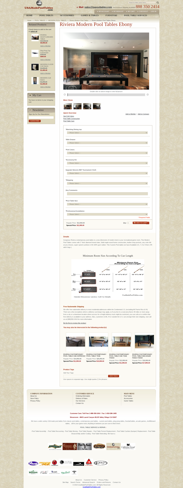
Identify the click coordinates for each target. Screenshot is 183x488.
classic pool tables (73, 421)
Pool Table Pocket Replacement (105, 431)
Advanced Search (88, 482)
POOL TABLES (40, 20)
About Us (33, 396)
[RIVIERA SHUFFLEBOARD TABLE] (35, 37)
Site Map (65, 482)
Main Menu (129, 394)
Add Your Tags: (68, 373)
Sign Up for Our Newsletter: (39, 114)
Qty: (125, 223)
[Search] (158, 2)
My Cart (131, 11)
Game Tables (128, 401)
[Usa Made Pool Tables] (39, 7)
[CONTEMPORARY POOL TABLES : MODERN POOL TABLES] (68, 106)
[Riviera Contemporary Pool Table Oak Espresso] (75, 342)
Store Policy (34, 398)
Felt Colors (70, 150)
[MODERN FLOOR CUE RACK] (35, 67)
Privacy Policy (35, 401)
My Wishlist (119, 11)
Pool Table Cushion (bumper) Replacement (132, 431)
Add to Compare (143, 114)
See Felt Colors (68, 116)
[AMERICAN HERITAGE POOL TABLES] (55, 450)
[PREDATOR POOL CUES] (45, 458)
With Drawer (70, 139)
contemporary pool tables (89, 421)
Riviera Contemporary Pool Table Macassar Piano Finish (142, 356)
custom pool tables (105, 421)
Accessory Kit (71, 160)
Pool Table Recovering (56, 431)
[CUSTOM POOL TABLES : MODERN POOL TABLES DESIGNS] (77, 106)
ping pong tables (118, 421)
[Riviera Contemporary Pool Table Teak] (98, 342)
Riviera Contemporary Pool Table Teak (96, 355)
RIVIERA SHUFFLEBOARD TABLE (46, 37)
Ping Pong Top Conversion (45, 52)
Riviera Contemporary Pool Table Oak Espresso (74, 355)
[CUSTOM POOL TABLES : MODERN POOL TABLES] (87, 106)
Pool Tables (128, 396)
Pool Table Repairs (85, 431)
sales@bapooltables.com (98, 7)
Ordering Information (83, 396)
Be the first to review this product (74, 323)
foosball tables (130, 421)
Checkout (143, 11)
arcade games (141, 421)
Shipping (69, 180)
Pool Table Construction (71, 118)
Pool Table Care (68, 121)
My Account (104, 11)
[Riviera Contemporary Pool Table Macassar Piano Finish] (144, 342)
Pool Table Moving (71, 431)
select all (34, 31)
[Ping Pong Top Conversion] (35, 53)
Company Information (41, 394)
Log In (153, 11)
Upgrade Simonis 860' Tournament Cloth (81, 170)
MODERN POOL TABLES (57, 20)
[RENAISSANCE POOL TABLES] (70, 450)
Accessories (128, 398)
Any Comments (71, 190)
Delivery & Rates (81, 398)
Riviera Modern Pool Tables (78, 20)
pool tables (59, 421)
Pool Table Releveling (99, 433)
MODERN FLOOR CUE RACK (46, 65)
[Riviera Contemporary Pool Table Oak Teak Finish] (121, 342)
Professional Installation (75, 211)
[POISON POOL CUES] (54, 458)
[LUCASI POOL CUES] (66, 458)
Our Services (80, 401)
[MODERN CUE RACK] (35, 80)
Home (29, 15)
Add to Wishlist (131, 114)
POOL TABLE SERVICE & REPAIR (93, 427)
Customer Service (85, 394)
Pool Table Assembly (39, 431)
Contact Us (80, 403)
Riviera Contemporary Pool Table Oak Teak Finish (119, 356)
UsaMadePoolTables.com (92, 487)
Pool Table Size (72, 201)
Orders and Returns (104, 482)
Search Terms (75, 482)
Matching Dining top (74, 129)
